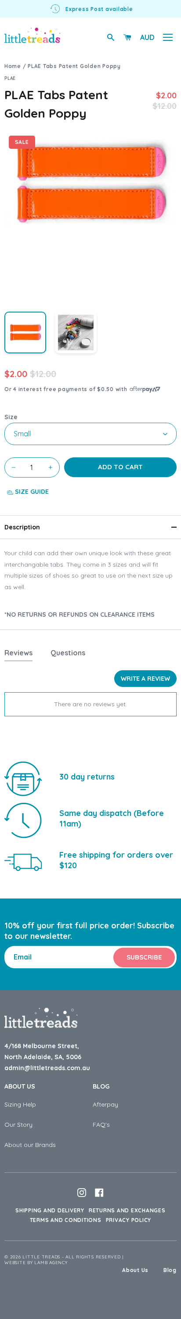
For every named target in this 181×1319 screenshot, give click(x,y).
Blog (101, 1086)
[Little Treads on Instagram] (81, 1192)
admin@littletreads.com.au (47, 1068)
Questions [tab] (68, 652)
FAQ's (101, 1125)
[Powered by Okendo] (26, 681)
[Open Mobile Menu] (168, 37)
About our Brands (30, 1145)
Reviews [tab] (18, 652)
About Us (19, 1086)
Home (12, 66)
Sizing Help (20, 1104)
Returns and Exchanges (127, 1210)
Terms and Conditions (65, 1220)
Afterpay (105, 1104)
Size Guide (31, 492)
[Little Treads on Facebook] (99, 1192)
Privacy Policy (129, 1220)
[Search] (110, 37)
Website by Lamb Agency (36, 1262)
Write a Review (145, 679)
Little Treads (41, 1257)
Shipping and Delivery (49, 1210)
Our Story (18, 1125)
